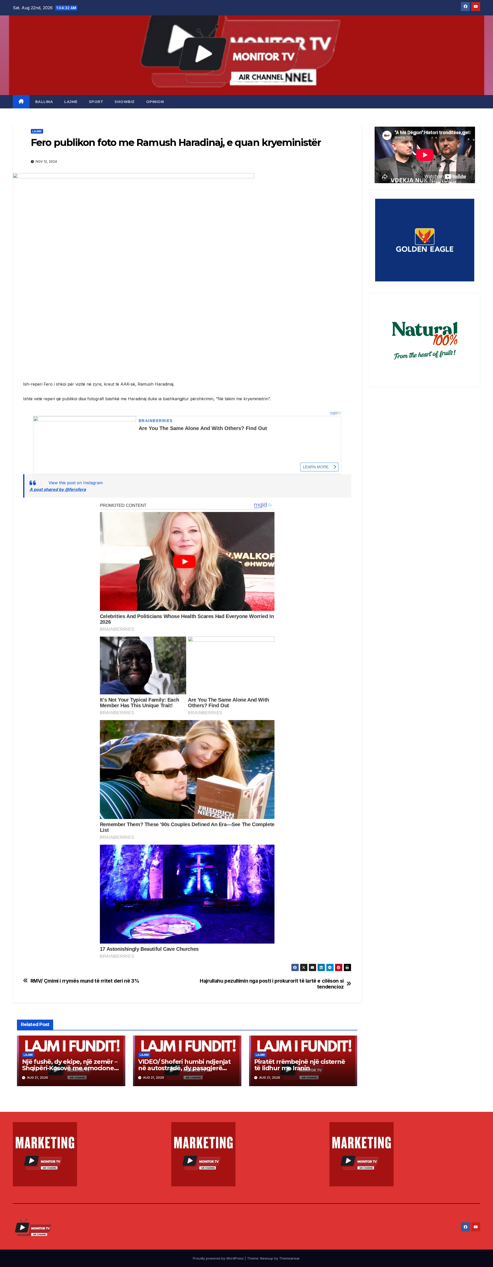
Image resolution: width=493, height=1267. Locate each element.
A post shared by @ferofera (58, 489)
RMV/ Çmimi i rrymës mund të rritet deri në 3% (85, 981)
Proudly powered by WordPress (219, 1258)
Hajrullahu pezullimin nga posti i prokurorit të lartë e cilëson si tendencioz (272, 984)
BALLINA (44, 101)
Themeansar (289, 1258)
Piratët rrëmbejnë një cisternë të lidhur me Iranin (299, 1065)
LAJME (71, 101)
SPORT (96, 101)
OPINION (155, 101)
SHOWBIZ (125, 101)
